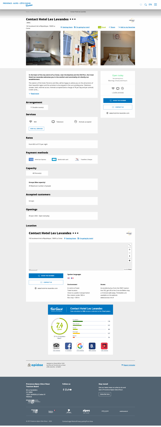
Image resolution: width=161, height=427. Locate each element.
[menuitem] (18, 4)
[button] (145, 5)
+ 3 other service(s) (118, 92)
